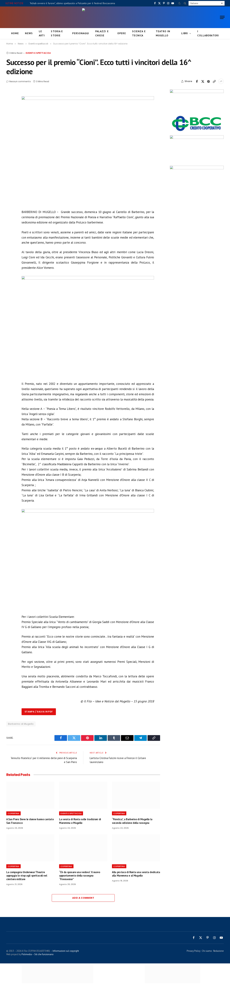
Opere (121, 33)
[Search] (185, 3)
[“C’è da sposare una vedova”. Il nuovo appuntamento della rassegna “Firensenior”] (83, 847)
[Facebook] (9, 102)
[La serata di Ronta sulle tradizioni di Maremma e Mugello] (83, 795)
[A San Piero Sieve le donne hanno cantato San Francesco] (30, 795)
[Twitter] (9, 110)
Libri (184, 33)
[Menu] (222, 17)
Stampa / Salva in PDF (39, 711)
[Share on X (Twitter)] (202, 81)
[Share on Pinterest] (208, 81)
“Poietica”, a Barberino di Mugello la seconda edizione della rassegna (132, 821)
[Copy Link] (214, 81)
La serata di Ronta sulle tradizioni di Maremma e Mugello (80, 821)
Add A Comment (83, 898)
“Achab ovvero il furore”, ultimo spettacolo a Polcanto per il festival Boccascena (72, 3)
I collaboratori (208, 33)
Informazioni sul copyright (66, 950)
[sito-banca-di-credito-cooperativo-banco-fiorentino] (197, 131)
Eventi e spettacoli (38, 53)
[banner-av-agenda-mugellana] (197, 168)
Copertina (13, 813)
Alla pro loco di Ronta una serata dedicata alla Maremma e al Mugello (136, 873)
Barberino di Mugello (21, 724)
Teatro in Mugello (163, 33)
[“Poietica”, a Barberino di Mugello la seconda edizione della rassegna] (136, 795)
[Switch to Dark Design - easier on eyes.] (179, 3)
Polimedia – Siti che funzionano (38, 954)
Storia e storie (57, 33)
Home (15, 33)
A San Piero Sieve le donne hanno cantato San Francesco (30, 821)
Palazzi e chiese (102, 33)
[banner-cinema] (197, 138)
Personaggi (80, 33)
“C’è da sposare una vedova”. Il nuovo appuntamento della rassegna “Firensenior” (79, 875)
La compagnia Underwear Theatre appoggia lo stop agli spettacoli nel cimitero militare (26, 875)
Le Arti (42, 33)
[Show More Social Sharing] (221, 81)
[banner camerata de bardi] (197, 92)
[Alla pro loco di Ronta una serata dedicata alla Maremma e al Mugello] (136, 847)
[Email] (9, 127)
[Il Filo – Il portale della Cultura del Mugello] (115, 17)
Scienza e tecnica (139, 33)
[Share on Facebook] (197, 81)
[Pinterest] (9, 119)
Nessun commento (20, 81)
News (29, 33)
